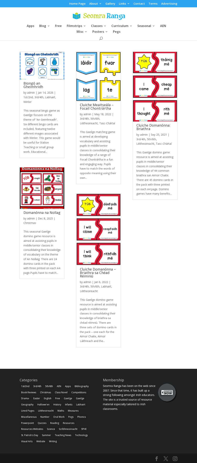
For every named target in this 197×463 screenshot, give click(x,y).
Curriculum (120, 26)
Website (40, 441)
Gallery (110, 3)
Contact (139, 3)
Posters (98, 32)
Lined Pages (27, 410)
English (47, 398)
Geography (27, 404)
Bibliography (82, 386)
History (57, 404)
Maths (61, 410)
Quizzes (42, 423)
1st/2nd (28, 97)
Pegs (116, 32)
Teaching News (63, 435)
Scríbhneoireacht (68, 429)
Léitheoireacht (89, 123)
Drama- (25, 398)
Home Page (77, 3)
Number (44, 416)
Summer (46, 435)
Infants (68, 404)
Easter (36, 398)
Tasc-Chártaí (107, 123)
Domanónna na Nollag (41, 212)
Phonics (81, 416)
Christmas (29, 223)
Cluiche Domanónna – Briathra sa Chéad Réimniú (98, 272)
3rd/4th (38, 97)
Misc (80, 32)
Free (58, 26)
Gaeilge (68, 398)
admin (31, 92)
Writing (53, 441)
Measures (73, 410)
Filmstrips (74, 26)
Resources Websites (32, 429)
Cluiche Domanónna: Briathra (153, 127)
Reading (54, 423)
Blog (42, 26)
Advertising (169, 3)
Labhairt (50, 97)
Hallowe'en (43, 404)
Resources (68, 423)
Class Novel (61, 392)
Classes (97, 26)
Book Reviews (28, 392)
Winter (27, 102)
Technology (81, 435)
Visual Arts (27, 441)
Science (51, 429)
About (93, 3)
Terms (153, 3)
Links (122, 3)
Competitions (78, 392)
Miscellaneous (29, 416)
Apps (30, 26)
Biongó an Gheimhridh (33, 85)
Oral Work (58, 416)
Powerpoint (27, 423)
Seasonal (144, 26)
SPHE (84, 429)
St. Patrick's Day (29, 435)
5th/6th (94, 118)
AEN (163, 26)
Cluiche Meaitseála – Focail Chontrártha (97, 107)
